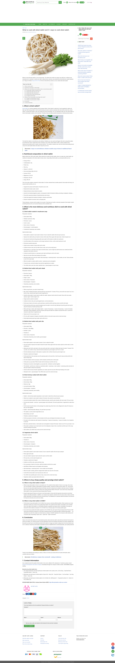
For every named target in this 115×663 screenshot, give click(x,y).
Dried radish (25, 108)
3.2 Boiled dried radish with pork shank (32, 91)
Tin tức (24, 28)
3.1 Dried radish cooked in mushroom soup (33, 90)
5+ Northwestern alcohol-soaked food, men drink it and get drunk (85, 91)
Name (25, 617)
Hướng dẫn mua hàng (44, 643)
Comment (26, 607)
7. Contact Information (28, 102)
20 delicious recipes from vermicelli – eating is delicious (46, 557)
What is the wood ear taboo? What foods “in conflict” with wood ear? (85, 77)
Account (59, 24)
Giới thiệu (42, 640)
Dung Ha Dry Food (36, 80)
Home (40, 24)
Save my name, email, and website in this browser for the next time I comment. (42, 623)
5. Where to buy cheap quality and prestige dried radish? (35, 97)
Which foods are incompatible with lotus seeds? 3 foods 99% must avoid (85, 61)
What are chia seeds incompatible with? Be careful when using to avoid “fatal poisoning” (85, 67)
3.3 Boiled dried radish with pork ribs (32, 93)
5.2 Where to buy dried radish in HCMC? (33, 99)
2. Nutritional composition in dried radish (31, 87)
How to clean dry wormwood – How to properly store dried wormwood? (84, 81)
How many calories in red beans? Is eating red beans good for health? (85, 52)
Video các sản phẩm (26, 642)
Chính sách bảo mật (62, 638)
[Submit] (60, 2)
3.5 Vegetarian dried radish (30, 95)
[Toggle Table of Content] (50, 84)
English (89, 2)
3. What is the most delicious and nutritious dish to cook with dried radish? (38, 89)
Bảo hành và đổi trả (62, 640)
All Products (52, 24)
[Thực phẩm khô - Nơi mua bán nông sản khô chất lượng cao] (28, 2)
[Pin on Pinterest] (33, 594)
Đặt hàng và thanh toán (62, 641)
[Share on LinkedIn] (35, 594)
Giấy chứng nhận (25, 640)
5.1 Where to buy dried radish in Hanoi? (33, 98)
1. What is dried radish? (28, 86)
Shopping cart (72, 24)
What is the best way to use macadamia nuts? (83, 57)
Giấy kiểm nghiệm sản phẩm (27, 638)
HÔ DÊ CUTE (34, 32)
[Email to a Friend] (31, 594)
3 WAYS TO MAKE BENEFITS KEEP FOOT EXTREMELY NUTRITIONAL (84, 87)
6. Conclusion (26, 101)
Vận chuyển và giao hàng (63, 643)
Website (59, 617)
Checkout (64, 24)
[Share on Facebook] (27, 594)
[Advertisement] (57, 13)
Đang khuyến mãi (43, 641)
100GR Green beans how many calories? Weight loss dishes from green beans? (85, 47)
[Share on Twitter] (29, 594)
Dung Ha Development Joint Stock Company (32, 564)
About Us (45, 24)
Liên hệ (41, 638)
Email (42, 617)
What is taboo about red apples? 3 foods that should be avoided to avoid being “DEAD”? (85, 72)
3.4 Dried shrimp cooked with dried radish (33, 94)
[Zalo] (112, 654)
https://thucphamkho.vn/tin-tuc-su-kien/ (58, 582)
